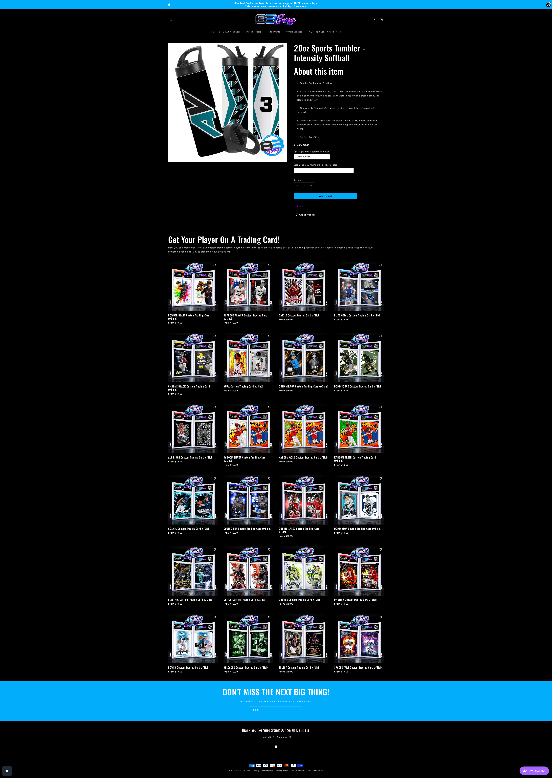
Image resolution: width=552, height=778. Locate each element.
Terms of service (297, 771)
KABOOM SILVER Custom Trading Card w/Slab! (245, 459)
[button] (171, 20)
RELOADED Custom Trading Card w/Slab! (246, 667)
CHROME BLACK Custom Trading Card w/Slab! (189, 388)
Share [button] (300, 206)
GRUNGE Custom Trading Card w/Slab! (300, 599)
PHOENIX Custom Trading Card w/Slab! (355, 599)
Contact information (315, 771)
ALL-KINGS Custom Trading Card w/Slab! (190, 457)
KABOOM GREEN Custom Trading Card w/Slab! (355, 459)
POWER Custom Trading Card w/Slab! (188, 667)
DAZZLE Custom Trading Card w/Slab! (299, 315)
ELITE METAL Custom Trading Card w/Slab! (357, 315)
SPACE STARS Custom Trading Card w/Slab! (358, 667)
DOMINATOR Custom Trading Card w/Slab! (357, 528)
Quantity (298, 180)
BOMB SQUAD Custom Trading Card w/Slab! (358, 386)
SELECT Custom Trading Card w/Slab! (299, 667)
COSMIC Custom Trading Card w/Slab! (189, 528)
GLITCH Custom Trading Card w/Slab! (244, 599)
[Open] (7, 771)
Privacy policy (282, 771)
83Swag (239, 771)
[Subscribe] (298, 710)
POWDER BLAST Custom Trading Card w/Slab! (189, 317)
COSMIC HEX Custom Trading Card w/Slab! (247, 528)
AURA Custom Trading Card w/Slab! (243, 386)
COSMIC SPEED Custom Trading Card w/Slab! (299, 530)
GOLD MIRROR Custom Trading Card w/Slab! (303, 386)
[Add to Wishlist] (214, 265)
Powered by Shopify (251, 771)
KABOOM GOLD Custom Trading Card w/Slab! (303, 457)
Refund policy (267, 771)
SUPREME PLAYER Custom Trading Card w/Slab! (245, 317)
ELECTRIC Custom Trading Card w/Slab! (190, 599)
